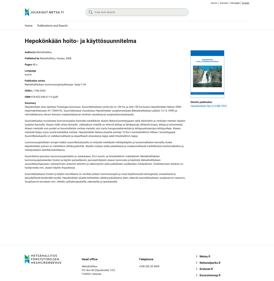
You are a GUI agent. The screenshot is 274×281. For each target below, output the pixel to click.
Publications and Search (52, 26)
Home (29, 26)
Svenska (224, 3)
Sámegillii (235, 3)
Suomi (214, 3)
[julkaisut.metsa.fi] (43, 259)
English (245, 3)
